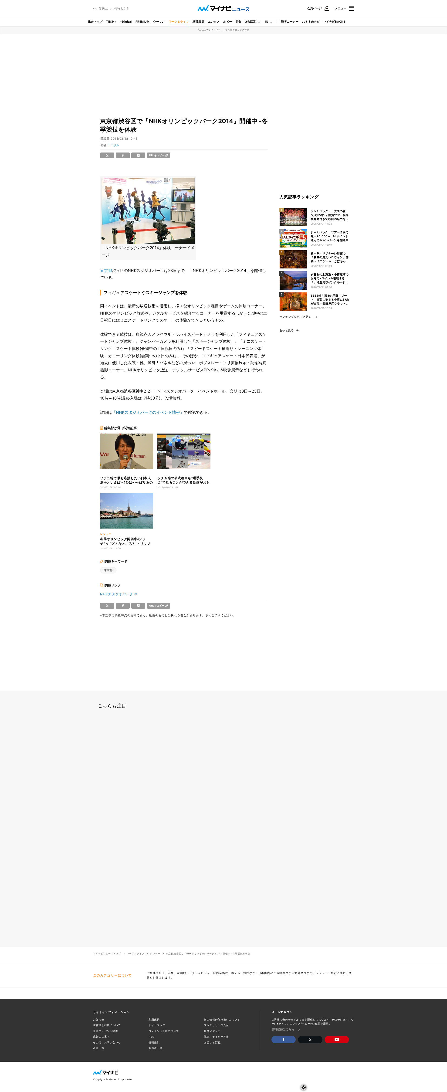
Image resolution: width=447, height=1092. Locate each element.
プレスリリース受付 (216, 1025)
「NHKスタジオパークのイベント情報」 (148, 412)
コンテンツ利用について (164, 1031)
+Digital (126, 21)
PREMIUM (142, 21)
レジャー (155, 953)
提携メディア (212, 1031)
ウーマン (159, 21)
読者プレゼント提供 (105, 1031)
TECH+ (111, 21)
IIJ (266, 21)
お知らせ (98, 1019)
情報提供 (154, 1042)
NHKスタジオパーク (116, 594)
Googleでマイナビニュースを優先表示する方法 (224, 30)
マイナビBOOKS (334, 21)
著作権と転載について (107, 1025)
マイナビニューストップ (107, 953)
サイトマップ (157, 1025)
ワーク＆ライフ (179, 21)
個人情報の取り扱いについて (222, 1019)
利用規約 (154, 1019)
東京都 (106, 270)
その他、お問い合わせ (107, 1042)
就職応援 (198, 21)
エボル (115, 145)
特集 (239, 21)
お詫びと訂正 (212, 1042)
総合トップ (95, 21)
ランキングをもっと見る (295, 316)
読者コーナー (289, 21)
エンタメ (214, 21)
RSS (151, 1036)
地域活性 (251, 21)
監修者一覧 (155, 1048)
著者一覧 (98, 1048)
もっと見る (286, 330)
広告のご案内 (101, 1036)
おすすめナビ (311, 21)
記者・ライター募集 (216, 1036)
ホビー (227, 21)
